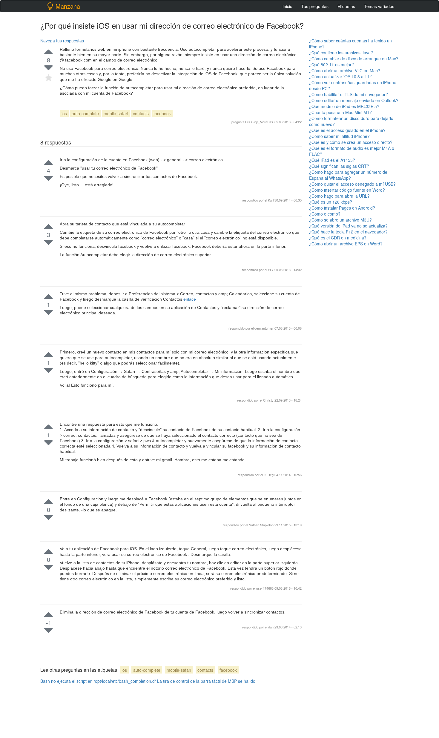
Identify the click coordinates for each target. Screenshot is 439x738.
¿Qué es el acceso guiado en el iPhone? (347, 130)
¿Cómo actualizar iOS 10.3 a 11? (340, 76)
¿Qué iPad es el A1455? (332, 160)
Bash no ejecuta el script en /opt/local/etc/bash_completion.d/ (98, 681)
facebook (162, 113)
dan (271, 627)
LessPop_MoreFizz (259, 121)
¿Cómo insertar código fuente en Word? (347, 190)
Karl (271, 200)
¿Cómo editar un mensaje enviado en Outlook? (353, 100)
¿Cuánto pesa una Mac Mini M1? (340, 112)
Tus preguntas (315, 6)
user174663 (265, 588)
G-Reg (269, 474)
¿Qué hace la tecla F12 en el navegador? (348, 232)
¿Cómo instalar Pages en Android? (342, 208)
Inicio (287, 6)
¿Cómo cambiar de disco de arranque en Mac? (353, 58)
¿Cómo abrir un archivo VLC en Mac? (344, 70)
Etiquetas (346, 6)
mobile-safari (116, 113)
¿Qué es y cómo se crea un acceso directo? (350, 142)
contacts (141, 113)
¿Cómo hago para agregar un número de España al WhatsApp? (348, 175)
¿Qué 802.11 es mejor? (331, 64)
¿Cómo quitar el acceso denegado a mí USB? (352, 184)
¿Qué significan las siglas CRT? (339, 166)
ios (64, 113)
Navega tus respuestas (62, 41)
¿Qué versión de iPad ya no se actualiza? (348, 226)
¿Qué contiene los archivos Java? (341, 53)
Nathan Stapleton (261, 524)
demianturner (264, 328)
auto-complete (85, 113)
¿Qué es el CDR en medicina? (337, 238)
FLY (271, 269)
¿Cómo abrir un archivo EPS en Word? (346, 244)
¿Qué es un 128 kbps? (330, 202)
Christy (268, 400)
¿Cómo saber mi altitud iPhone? (339, 136)
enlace (189, 299)
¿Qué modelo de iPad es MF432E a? (344, 106)
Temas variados (379, 6)
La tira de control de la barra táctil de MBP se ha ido (206, 681)
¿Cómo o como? (324, 214)
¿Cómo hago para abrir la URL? (339, 196)
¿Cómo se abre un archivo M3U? (340, 220)
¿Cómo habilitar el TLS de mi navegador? (348, 94)
